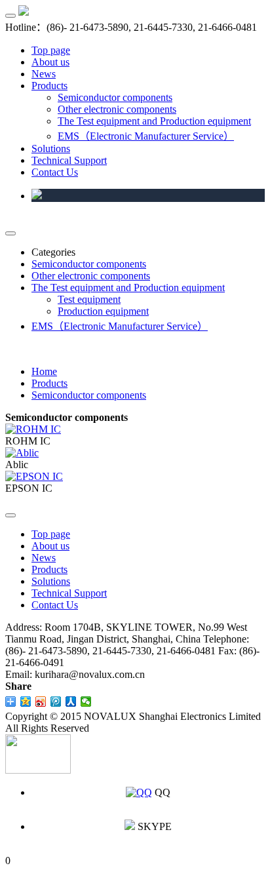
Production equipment (103, 311)
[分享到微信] (86, 701)
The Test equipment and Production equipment (154, 121)
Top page (50, 50)
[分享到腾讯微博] (56, 701)
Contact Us (54, 172)
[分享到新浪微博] (41, 701)
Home (44, 371)
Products (49, 85)
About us (50, 62)
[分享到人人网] (71, 701)
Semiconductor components (115, 97)
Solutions (50, 148)
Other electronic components (117, 109)
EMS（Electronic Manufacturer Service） (146, 136)
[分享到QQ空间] (25, 701)
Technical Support (69, 160)
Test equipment (89, 299)
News (43, 73)
